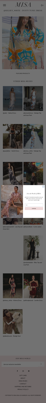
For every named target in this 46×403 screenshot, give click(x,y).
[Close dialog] (43, 187)
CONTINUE (34, 208)
